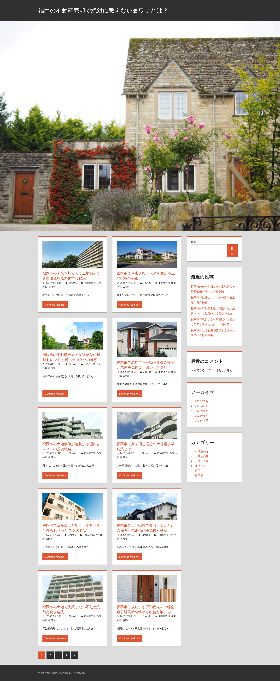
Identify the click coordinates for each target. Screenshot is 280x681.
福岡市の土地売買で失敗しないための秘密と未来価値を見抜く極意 (146, 528)
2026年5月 (201, 415)
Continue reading (54, 304)
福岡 (197, 470)
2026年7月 (201, 406)
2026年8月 (201, 401)
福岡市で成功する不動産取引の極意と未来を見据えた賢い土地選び (145, 365)
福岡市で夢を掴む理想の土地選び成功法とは (146, 446)
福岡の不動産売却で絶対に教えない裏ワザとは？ (103, 10)
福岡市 (51, 286)
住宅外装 (200, 466)
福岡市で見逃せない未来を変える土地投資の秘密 (146, 275)
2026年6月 (201, 411)
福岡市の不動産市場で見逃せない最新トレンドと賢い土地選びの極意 (71, 357)
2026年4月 (201, 420)
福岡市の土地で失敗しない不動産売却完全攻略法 (71, 609)
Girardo (73, 282)
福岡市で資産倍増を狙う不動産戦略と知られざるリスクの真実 (71, 528)
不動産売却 (89, 616)
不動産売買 (89, 282)
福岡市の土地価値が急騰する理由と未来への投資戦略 (71, 446)
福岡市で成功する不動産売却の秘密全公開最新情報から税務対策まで (145, 609)
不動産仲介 (202, 451)
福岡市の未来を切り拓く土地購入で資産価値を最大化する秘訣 (71, 275)
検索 (193, 242)
